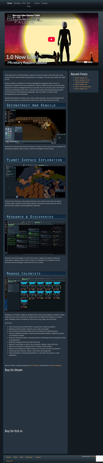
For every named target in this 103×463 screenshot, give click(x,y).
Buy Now (29, 5)
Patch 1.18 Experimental (83, 86)
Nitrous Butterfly (55, 365)
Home (9, 3)
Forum (37, 3)
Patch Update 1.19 (81, 78)
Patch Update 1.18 (81, 84)
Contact (44, 3)
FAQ (23, 3)
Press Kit (9, 461)
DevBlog (17, 3)
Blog (15, 457)
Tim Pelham (34, 365)
